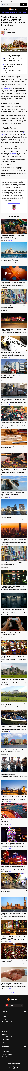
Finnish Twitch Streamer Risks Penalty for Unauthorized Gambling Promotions (11, 353)
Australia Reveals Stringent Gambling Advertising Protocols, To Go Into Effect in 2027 (13, 259)
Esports (4, 1042)
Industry (10, 287)
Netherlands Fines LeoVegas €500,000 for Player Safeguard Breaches (13, 446)
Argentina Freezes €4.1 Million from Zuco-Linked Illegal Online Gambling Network (13, 400)
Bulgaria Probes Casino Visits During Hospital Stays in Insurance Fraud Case (13, 376)
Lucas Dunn (11, 32)
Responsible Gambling (7, 1021)
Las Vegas (4, 1034)
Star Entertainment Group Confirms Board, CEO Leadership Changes (12, 516)
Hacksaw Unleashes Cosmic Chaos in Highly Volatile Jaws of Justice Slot (13, 657)
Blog (3, 1014)
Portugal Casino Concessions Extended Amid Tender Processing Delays (14, 329)
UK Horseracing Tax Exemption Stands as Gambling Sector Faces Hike (13, 797)
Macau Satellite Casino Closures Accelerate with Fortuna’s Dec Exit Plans (13, 867)
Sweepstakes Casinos (7, 1049)
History (4, 1019)
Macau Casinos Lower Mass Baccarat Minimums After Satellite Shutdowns (13, 563)
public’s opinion (13, 153)
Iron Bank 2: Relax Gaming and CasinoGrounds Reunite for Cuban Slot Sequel (12, 586)
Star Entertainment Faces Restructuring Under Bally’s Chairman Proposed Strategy (12, 493)
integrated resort (7, 88)
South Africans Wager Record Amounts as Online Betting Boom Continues (13, 236)
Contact (4, 1016)
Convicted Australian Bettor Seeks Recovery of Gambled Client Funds (12, 610)
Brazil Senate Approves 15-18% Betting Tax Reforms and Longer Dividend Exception (13, 727)
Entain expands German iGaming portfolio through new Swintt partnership (13, 283)
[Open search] (26, 9)
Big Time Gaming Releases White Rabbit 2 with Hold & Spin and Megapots (14, 843)
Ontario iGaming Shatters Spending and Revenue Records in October (13, 820)
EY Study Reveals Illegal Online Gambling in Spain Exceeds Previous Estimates (13, 773)
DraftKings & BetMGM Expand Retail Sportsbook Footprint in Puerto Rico (13, 937)
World (12, 29)
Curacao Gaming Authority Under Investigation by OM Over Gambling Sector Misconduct (13, 750)
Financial (4, 1031)
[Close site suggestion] (26, 2)
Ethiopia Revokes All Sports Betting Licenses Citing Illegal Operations (13, 540)
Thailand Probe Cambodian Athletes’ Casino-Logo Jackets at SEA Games (13, 703)
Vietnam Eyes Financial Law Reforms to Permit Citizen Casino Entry (12, 680)
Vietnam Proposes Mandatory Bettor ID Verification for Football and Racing (14, 423)
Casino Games (5, 1056)
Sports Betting (10, 240)
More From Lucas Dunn (14, 203)
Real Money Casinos (7, 1054)
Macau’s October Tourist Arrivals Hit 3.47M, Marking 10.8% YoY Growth (14, 890)
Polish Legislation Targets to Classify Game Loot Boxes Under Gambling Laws (12, 633)
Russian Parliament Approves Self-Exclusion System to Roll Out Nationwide (13, 470)
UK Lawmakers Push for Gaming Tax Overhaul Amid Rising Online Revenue (13, 914)
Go (23, 4)
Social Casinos (5, 1051)
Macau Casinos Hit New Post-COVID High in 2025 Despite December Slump (13, 306)
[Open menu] (2, 9)
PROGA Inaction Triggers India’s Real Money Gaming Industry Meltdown (14, 960)
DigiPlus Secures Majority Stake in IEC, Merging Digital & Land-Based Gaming (12, 984)
